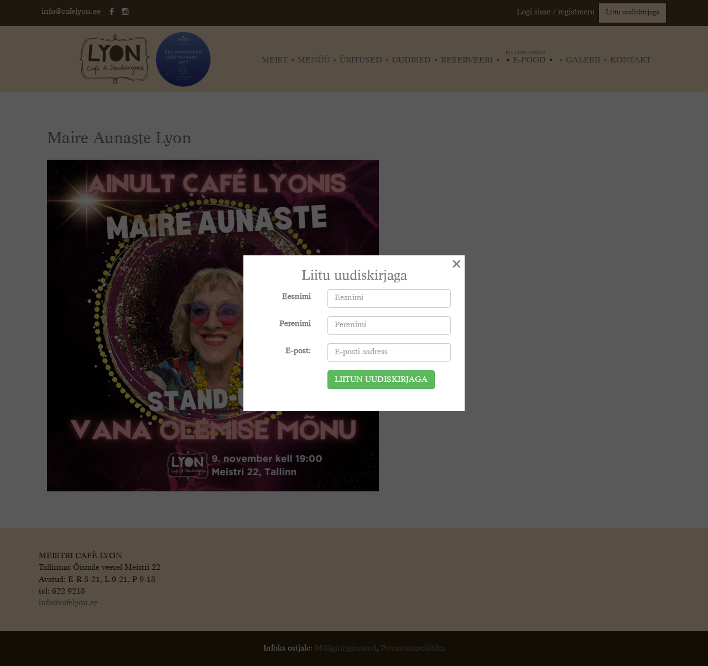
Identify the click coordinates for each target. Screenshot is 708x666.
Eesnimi (296, 297)
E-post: (298, 351)
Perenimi (295, 324)
